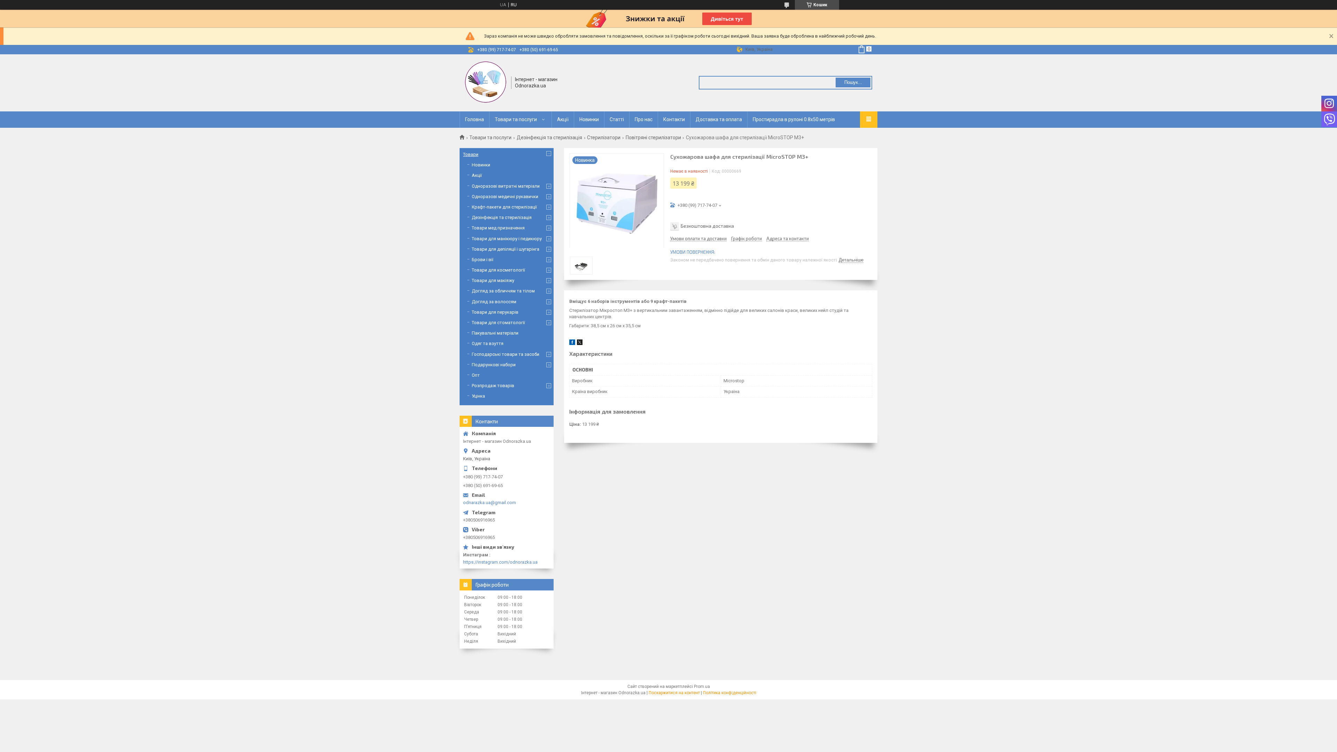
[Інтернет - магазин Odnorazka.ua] (486, 82)
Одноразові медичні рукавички (505, 196)
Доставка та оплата (719, 119)
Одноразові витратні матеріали (506, 186)
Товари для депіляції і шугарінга (505, 249)
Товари (470, 154)
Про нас (643, 119)
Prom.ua (702, 686)
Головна (474, 119)
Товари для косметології (498, 270)
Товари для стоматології (498, 322)
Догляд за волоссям (494, 301)
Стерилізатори (603, 137)
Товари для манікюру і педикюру (507, 238)
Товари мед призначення (498, 227)
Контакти (674, 119)
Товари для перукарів (495, 312)
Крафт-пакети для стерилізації (504, 207)
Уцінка (478, 396)
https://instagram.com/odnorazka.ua (500, 562)
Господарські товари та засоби (505, 354)
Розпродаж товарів (493, 385)
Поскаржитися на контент (674, 692)
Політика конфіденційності (729, 692)
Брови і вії (482, 259)
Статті (617, 119)
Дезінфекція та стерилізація (549, 137)
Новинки (589, 119)
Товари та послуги (516, 119)
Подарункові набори (494, 364)
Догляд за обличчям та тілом (503, 290)
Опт (476, 375)
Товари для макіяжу (493, 280)
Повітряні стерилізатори (653, 137)
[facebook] (572, 343)
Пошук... (853, 82)
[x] (580, 343)
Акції (563, 119)
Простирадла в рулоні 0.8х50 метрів (794, 119)
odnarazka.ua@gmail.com (489, 502)
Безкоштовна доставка (707, 226)
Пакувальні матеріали (495, 333)
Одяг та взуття (487, 343)
